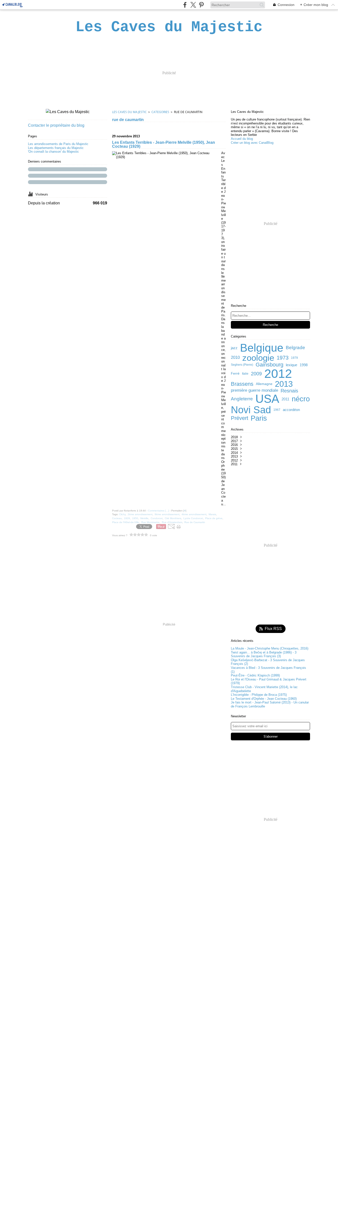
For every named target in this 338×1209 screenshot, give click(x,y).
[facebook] (185, 5)
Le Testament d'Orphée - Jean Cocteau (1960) (264, 699)
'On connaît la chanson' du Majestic (53, 151)
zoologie (258, 357)
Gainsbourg (269, 364)
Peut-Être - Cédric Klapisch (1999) (255, 675)
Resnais (289, 390)
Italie (245, 373)
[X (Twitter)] (193, 5)
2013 (284, 384)
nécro (301, 399)
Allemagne (264, 384)
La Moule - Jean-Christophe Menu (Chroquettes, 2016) (269, 648)
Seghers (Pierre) (242, 364)
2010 (235, 358)
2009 (256, 373)
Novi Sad (251, 410)
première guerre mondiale (254, 390)
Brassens (242, 384)
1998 (304, 365)
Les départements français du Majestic (56, 148)
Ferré (235, 373)
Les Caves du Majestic (129, 112)
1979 (294, 357)
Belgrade (295, 347)
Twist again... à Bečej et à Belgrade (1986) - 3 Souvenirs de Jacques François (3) (263, 654)
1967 (276, 409)
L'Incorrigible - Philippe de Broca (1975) (259, 695)
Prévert (239, 418)
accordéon (291, 409)
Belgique (261, 347)
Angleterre (242, 399)
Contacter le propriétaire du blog (56, 125)
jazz (234, 348)
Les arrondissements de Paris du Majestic (58, 144)
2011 (285, 399)
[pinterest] (201, 5)
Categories (160, 112)
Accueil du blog (242, 139)
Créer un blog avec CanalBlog (252, 143)
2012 (278, 373)
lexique (291, 365)
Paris (259, 418)
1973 (283, 358)
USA (267, 399)
